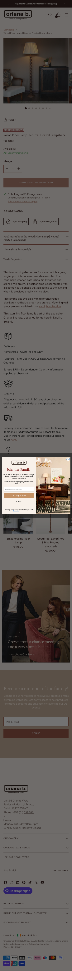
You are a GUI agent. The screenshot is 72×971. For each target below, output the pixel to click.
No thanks (19, 502)
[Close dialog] (68, 459)
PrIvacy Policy (16, 510)
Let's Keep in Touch (19, 495)
